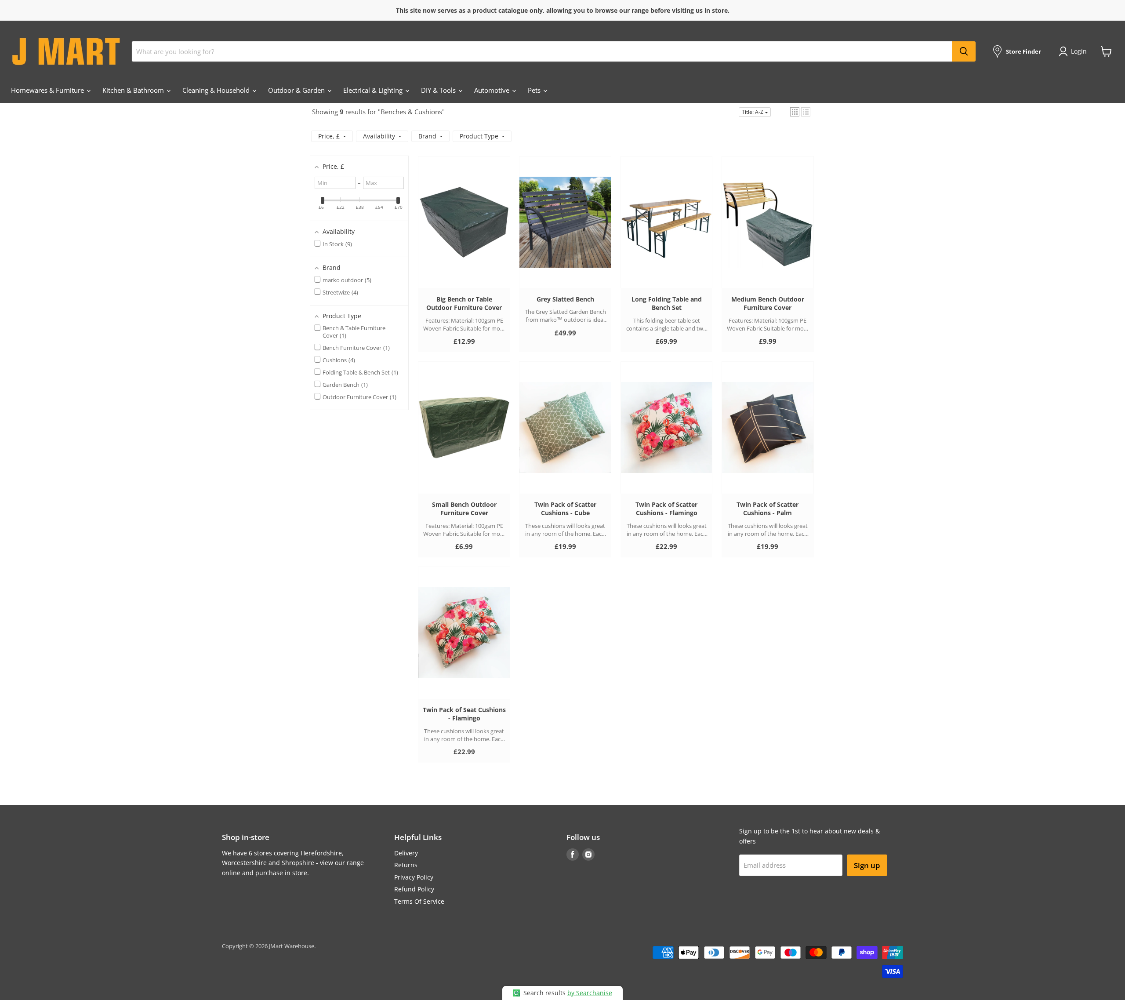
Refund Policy (414, 889)
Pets (535, 90)
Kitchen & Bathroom (134, 90)
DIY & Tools (439, 90)
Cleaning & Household (216, 90)
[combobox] (542, 51)
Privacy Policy (413, 877)
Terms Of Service (419, 901)
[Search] (964, 51)
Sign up (867, 865)
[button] (794, 111)
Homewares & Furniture (48, 90)
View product (464, 230)
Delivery (406, 853)
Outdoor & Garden (297, 90)
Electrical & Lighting (373, 90)
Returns (405, 865)
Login (1079, 51)
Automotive (492, 90)
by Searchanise (589, 993)
